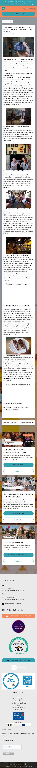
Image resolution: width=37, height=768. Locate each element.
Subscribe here (8, 740)
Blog (18, 705)
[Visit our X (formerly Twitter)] (18, 610)
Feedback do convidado (18, 703)
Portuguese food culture (21, 407)
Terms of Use (28, 766)
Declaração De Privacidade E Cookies (15, 766)
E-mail (13, 415)
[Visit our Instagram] (7, 610)
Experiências (18, 697)
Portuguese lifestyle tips (11, 409)
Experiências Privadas (13, 542)
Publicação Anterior (9, 422)
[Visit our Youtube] (22, 610)
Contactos (18, 709)
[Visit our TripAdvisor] (14, 610)
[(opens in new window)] (18, 665)
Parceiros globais (18, 699)
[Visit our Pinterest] (10, 610)
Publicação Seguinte (27, 422)
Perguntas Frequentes (18, 707)
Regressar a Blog (7, 22)
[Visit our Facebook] (3, 610)
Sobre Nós (18, 701)
